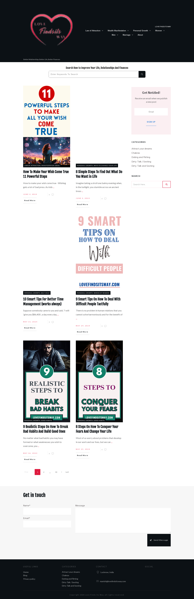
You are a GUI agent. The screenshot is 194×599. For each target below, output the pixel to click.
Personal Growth (85, 165)
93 (56, 472)
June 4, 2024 (30, 194)
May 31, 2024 (30, 322)
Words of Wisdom (101, 293)
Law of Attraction (32, 165)
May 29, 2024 (83, 326)
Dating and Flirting (141, 157)
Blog (25, 575)
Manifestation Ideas (50, 165)
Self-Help (45, 293)
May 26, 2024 (30, 453)
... (53, 187)
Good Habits (46, 420)
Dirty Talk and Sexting (143, 165)
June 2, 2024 (83, 198)
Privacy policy (29, 579)
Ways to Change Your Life (105, 165)
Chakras (136, 152)
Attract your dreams (142, 148)
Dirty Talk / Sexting (141, 161)
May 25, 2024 (83, 449)
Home (26, 572)
